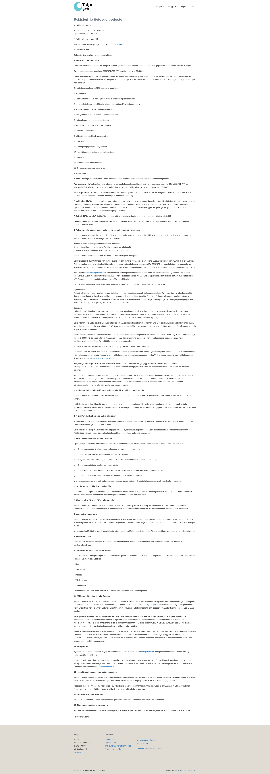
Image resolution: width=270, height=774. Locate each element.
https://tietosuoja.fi (106, 667)
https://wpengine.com (94, 273)
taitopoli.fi (160, 6)
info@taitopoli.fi (117, 44)
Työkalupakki (110, 743)
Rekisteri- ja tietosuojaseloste (149, 749)
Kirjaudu (184, 6)
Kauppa (171, 6)
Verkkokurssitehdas (188, 770)
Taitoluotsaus (110, 739)
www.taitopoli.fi (80, 752)
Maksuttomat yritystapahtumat (118, 746)
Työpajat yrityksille (113, 749)
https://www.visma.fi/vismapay (102, 358)
